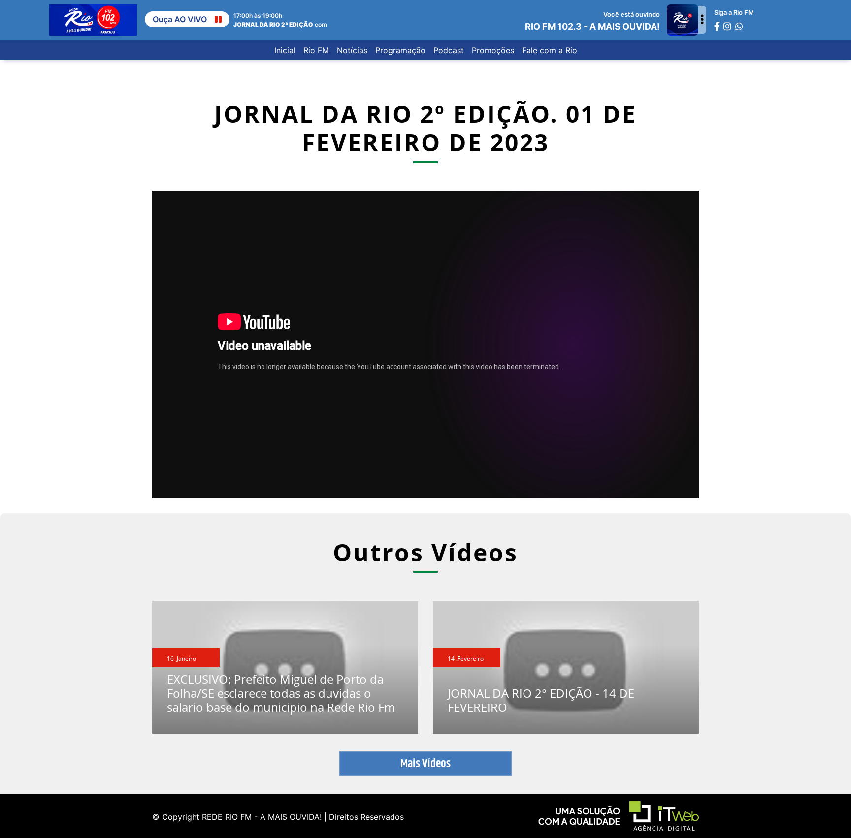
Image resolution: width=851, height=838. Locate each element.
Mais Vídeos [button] (425, 763)
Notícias (352, 50)
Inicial (284, 50)
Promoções (493, 50)
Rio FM (316, 50)
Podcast (448, 50)
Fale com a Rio (549, 50)
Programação (400, 50)
